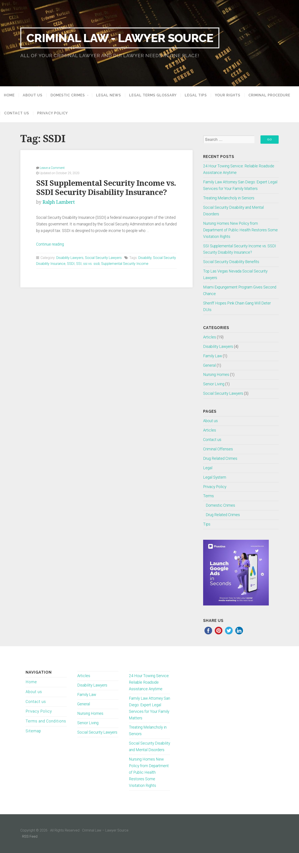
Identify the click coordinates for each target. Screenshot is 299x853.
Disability (144, 258)
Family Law (212, 356)
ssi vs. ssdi (91, 264)
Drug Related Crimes (220, 458)
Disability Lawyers (69, 258)
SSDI (71, 264)
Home (9, 95)
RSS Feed (29, 836)
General (209, 365)
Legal (207, 468)
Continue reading (50, 244)
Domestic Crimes (68, 95)
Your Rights (227, 95)
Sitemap (33, 731)
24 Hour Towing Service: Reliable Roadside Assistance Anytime (149, 682)
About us (32, 95)
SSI (79, 264)
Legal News (108, 95)
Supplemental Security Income (124, 264)
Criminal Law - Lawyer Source (119, 37)
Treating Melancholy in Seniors (228, 198)
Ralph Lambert (58, 202)
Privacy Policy (52, 113)
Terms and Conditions (46, 721)
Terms (208, 496)
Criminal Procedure (269, 95)
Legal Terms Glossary (153, 95)
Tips (206, 524)
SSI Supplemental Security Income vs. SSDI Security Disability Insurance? (106, 188)
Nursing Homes (216, 374)
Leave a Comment (52, 168)
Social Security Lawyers (103, 258)
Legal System (214, 477)
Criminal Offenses (218, 449)
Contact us (16, 113)
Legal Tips (196, 95)
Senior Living (213, 384)
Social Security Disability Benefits (231, 262)
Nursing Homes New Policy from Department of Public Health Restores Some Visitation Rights (240, 230)
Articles (209, 337)
